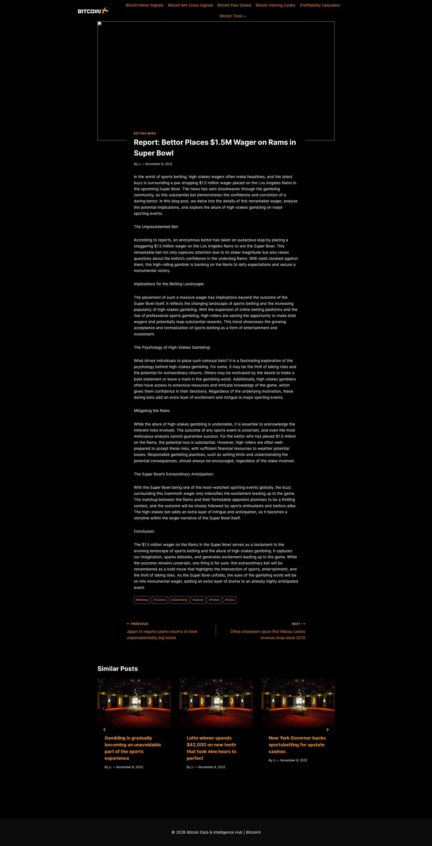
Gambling (179, 600)
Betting (142, 600)
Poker (214, 600)
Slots (229, 600)
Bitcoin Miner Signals (144, 5)
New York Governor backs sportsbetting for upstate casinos (297, 744)
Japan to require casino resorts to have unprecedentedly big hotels (162, 631)
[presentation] (134, 703)
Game (198, 600)
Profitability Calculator (320, 5)
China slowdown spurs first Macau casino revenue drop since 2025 (267, 631)
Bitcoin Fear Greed (234, 5)
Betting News (145, 133)
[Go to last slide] (104, 729)
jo (139, 164)
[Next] (327, 729)
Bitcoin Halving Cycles (275, 5)
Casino (160, 600)
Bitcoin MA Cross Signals (190, 5)
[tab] (207, 784)
